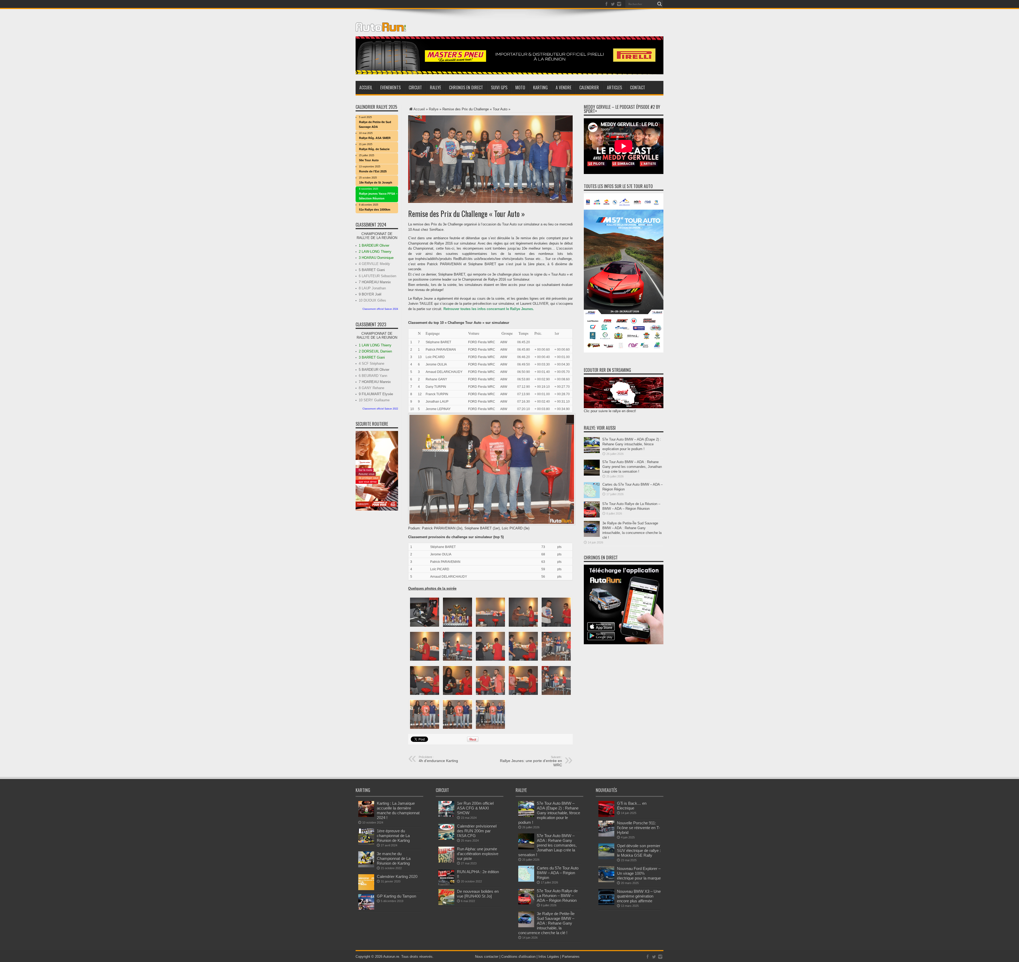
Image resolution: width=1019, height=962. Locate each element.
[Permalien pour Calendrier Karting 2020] (366, 889)
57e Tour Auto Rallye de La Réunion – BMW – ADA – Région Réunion (557, 896)
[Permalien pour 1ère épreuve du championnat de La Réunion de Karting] (366, 843)
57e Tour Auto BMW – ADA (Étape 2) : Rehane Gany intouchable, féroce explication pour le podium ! (631, 444)
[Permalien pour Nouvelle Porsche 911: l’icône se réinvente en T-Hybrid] (606, 835)
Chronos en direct (466, 87)
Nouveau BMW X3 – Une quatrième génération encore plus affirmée (639, 896)
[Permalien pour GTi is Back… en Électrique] (606, 816)
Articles (614, 87)
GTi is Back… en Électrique (631, 805)
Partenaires (571, 957)
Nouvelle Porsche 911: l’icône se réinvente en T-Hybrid (638, 828)
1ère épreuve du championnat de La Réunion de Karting (393, 836)
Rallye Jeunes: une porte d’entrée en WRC (531, 761)
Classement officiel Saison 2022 (380, 408)
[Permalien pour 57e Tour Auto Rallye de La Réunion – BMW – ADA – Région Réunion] (592, 516)
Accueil (365, 87)
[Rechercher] (659, 4)
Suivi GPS (499, 87)
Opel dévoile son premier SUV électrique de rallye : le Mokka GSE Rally (639, 850)
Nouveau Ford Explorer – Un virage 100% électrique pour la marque (639, 873)
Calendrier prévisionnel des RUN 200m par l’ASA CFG (476, 831)
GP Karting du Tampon (396, 896)
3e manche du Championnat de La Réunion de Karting (394, 858)
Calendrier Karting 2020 (397, 876)
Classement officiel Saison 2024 (380, 309)
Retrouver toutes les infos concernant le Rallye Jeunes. (488, 309)
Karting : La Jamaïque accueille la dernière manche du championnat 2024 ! (398, 810)
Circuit (415, 87)
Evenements (390, 87)
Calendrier (589, 87)
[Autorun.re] (381, 27)
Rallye (435, 87)
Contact (637, 87)
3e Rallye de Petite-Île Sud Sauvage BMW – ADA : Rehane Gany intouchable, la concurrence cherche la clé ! (546, 923)
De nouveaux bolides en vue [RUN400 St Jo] (478, 893)
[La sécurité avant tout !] (509, 73)
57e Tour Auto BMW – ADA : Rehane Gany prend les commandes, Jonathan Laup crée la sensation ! (632, 466)
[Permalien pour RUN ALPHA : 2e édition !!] (446, 884)
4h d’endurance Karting (438, 759)
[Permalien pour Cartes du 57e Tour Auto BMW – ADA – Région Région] (592, 497)
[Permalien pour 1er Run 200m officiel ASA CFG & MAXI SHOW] (446, 816)
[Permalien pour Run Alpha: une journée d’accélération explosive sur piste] (446, 861)
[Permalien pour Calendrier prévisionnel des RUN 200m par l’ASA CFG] (446, 839)
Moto (520, 87)
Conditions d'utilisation (518, 957)
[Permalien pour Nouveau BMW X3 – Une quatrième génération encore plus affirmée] (606, 904)
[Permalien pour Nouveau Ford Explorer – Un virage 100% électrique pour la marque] (606, 881)
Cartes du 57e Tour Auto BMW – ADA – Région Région (557, 873)
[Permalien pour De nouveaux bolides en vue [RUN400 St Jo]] (446, 904)
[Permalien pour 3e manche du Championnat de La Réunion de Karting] (366, 866)
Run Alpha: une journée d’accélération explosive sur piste (477, 854)
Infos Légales (548, 957)
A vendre (563, 87)
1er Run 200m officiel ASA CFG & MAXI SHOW (475, 808)
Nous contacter (486, 957)
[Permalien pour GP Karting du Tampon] (366, 909)
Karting (540, 87)
